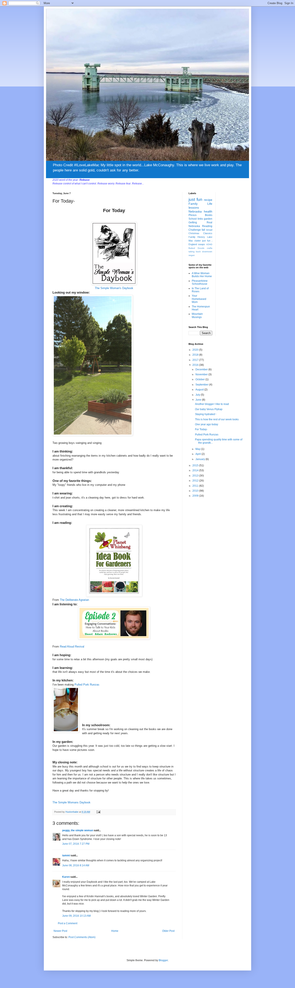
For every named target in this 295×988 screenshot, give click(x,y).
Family (193, 203)
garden (208, 218)
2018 (195, 354)
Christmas (194, 233)
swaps (201, 244)
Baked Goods (196, 248)
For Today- (201, 429)
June (198, 399)
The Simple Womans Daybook (71, 802)
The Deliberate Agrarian (74, 599)
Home (114, 930)
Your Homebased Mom (199, 299)
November (201, 374)
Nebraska (195, 211)
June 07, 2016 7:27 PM (75, 843)
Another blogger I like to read (212, 404)
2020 (195, 349)
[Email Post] (98, 812)
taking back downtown (200, 251)
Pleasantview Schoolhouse (200, 282)
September (202, 384)
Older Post (168, 930)
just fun (195, 199)
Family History (197, 237)
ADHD (209, 244)
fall (203, 229)
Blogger (163, 960)
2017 (195, 359)
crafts (209, 248)
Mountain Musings (197, 315)
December (201, 369)
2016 (195, 364)
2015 (195, 465)
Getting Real (200, 222)
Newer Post (60, 930)
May (198, 449)
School (193, 218)
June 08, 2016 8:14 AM (75, 865)
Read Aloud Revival (72, 646)
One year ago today (206, 424)
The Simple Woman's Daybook (114, 288)
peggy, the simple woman (77, 830)
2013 (195, 475)
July (198, 394)
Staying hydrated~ (205, 414)
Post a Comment (67, 923)
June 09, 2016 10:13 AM (76, 915)
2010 (195, 490)
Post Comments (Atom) (81, 937)
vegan (192, 255)
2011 (195, 485)
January (200, 459)
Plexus (193, 215)
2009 (195, 495)
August (199, 389)
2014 (195, 470)
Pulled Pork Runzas (86, 684)
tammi (66, 855)
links (200, 218)
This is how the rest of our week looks (217, 419)
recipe (208, 199)
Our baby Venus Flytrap (208, 409)
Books (208, 215)
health (208, 211)
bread (209, 230)
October (200, 379)
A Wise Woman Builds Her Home (202, 275)
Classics (207, 233)
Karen (66, 876)
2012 (195, 480)
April (198, 454)
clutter (197, 240)
